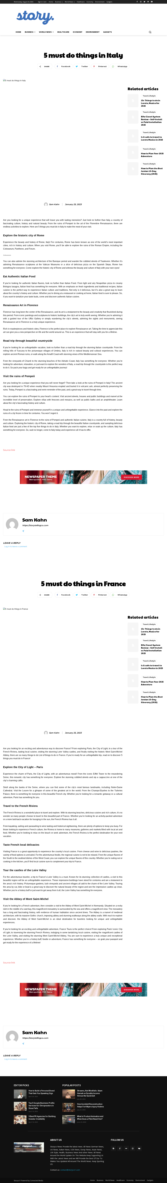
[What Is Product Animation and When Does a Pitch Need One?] (68, 1119)
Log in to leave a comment (15, 546)
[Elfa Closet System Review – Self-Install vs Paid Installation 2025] (133, 117)
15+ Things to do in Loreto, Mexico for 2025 (150, 103)
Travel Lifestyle (83, 46)
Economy (130, 1180)
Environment (140, 1180)
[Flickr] (126, 1148)
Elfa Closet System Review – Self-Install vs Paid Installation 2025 (151, 120)
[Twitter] (144, 1)
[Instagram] (140, 1)
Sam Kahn (54, 204)
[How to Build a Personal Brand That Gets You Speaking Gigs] (20, 1094)
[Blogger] (113, 1148)
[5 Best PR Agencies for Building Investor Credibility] (20, 1119)
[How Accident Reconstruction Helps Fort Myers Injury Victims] (68, 1107)
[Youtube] (151, 1)
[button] (150, 32)
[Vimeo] (148, 1)
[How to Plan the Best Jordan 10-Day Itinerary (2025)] (133, 168)
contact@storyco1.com (70, 1170)
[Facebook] (137, 1)
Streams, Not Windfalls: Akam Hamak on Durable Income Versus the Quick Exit (89, 1093)
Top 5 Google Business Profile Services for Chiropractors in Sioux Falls (41, 1105)
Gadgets (150, 1180)
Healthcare (121, 1180)
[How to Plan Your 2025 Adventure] (133, 152)
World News (109, 1180)
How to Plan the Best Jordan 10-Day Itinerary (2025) (152, 171)
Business (100, 1180)
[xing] (23, 530)
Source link (9, 450)
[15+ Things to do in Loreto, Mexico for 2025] (133, 100)
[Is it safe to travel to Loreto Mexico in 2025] (133, 135)
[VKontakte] (139, 1148)
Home (92, 1180)
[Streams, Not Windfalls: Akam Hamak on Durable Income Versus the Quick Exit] (68, 1094)
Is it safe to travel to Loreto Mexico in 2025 (152, 138)
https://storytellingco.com (35, 525)
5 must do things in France (29, 503)
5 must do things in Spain (112, 503)
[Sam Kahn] (46, 204)
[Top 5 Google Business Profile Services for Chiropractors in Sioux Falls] (20, 1106)
